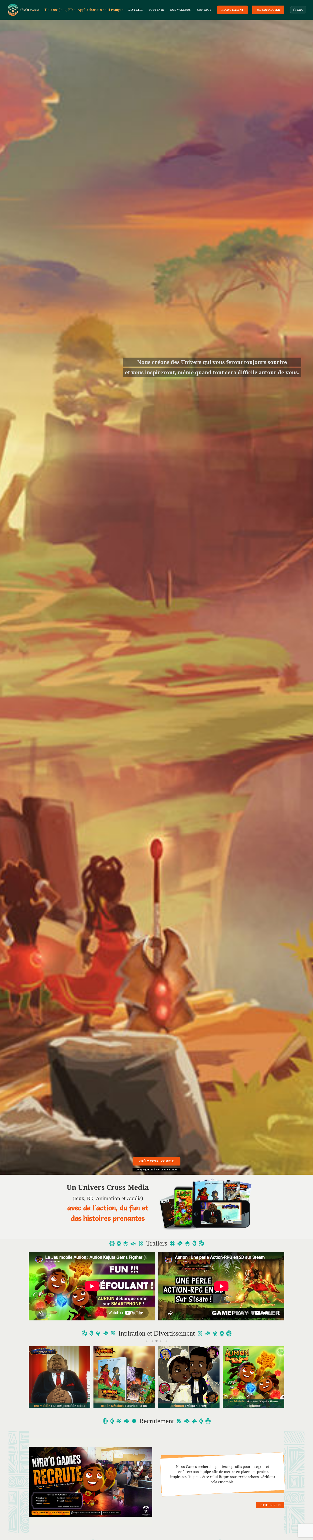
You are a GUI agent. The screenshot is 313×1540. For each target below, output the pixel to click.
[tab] (147, 1341)
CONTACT (204, 10)
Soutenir (156, 10)
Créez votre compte (156, 1161)
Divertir (135, 10)
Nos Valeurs (180, 10)
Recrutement (232, 10)
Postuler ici (270, 1505)
